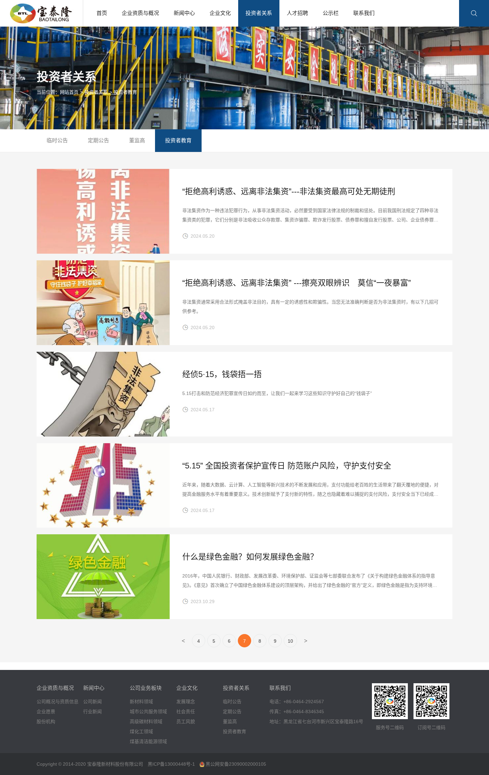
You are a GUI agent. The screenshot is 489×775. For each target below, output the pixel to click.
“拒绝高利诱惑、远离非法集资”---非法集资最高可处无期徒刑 (288, 191)
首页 (101, 13)
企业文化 (220, 13)
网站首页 (69, 92)
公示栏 (331, 13)
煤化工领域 (141, 731)
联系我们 (364, 13)
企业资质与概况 (140, 13)
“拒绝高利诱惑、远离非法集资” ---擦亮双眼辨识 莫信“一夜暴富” (296, 282)
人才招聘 (297, 13)
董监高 (137, 140)
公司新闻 (92, 701)
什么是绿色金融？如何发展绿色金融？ (250, 556)
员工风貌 (185, 721)
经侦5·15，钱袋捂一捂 (222, 374)
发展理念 (185, 701)
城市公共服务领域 (148, 711)
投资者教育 (125, 92)
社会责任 (185, 711)
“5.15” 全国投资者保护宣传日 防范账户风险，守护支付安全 (286, 465)
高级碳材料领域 (146, 721)
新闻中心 (184, 13)
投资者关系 (258, 13)
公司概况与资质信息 (58, 701)
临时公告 (57, 140)
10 (290, 641)
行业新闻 (92, 711)
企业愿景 (46, 711)
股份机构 (46, 721)
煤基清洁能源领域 (148, 741)
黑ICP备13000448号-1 (171, 764)
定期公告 (98, 140)
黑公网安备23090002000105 (235, 764)
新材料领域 (141, 701)
